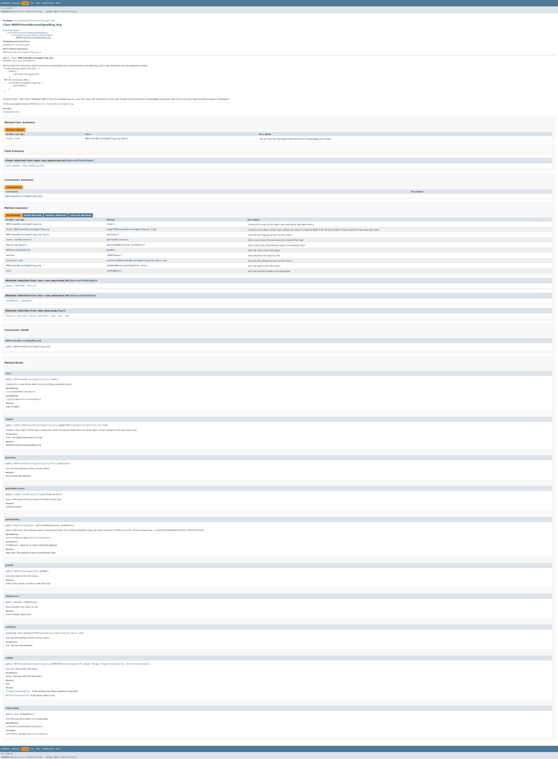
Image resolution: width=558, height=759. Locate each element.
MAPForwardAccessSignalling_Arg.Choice (106, 138)
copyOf (110, 229)
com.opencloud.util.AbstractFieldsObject (32, 35)
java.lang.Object (11, 30)
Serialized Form (11, 112)
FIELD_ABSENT (13, 166)
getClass (22, 316)
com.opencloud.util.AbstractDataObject (27, 33)
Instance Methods (55, 215)
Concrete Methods (80, 215)
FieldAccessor (21, 239)
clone (109, 224)
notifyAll (43, 316)
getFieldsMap (114, 245)
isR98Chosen (113, 255)
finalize (10, 316)
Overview (5, 3)
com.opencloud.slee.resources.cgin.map (34, 20)
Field (21, 12)
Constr (29, 12)
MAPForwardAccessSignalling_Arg (23, 196)
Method (38, 12)
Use (32, 3)
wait (53, 316)
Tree (38, 3)
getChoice (112, 234)
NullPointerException (138, 664)
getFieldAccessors (116, 239)
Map (8, 245)
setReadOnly (113, 271)
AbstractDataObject (83, 295)
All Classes (7, 8)
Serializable (23, 45)
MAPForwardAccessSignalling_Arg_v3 (22, 52)
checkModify (12, 301)
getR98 (110, 250)
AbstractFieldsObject (23, 61)
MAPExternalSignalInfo (18, 250)
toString (31, 285)
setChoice (112, 260)
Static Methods (33, 215)
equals (9, 285)
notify (32, 316)
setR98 (110, 265)
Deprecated (48, 3)
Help (57, 3)
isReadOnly (26, 301)
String (14, 245)
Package (16, 3)
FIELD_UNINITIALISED (33, 166)
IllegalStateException (112, 664)
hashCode (19, 285)
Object (22, 245)
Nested (13, 12)
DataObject (9, 45)
